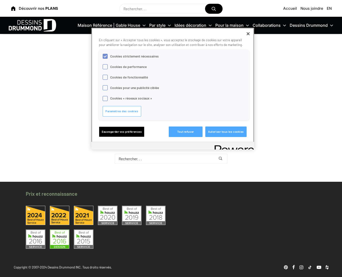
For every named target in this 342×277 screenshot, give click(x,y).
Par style (157, 25)
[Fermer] (248, 33)
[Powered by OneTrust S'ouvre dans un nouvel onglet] (233, 146)
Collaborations (267, 25)
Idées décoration (190, 25)
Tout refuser (185, 131)
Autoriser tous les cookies (226, 131)
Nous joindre (311, 8)
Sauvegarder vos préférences (122, 131)
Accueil (290, 8)
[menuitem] (291, 8)
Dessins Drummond (309, 25)
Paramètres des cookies (121, 111)
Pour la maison (229, 25)
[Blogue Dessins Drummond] (32, 25)
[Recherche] (171, 9)
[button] (214, 9)
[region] (172, 89)
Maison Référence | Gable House (109, 25)
